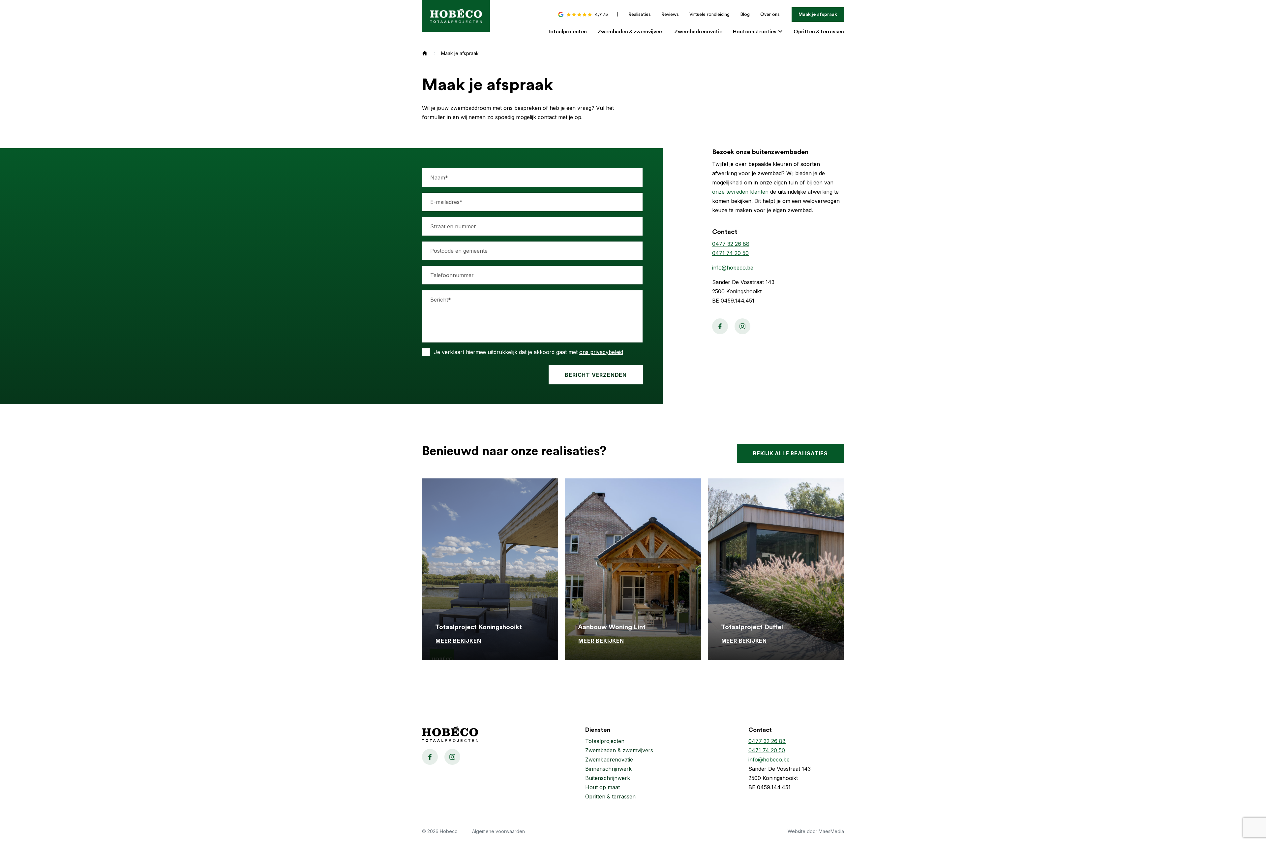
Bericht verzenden (596, 375)
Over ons (770, 14)
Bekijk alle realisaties (790, 453)
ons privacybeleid (601, 352)
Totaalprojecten (567, 31)
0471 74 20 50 (730, 253)
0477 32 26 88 (730, 244)
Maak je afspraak (818, 14)
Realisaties (639, 14)
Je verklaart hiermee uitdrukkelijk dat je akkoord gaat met (528, 352)
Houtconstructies (755, 31)
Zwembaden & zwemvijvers (630, 31)
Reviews (670, 14)
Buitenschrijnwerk (607, 778)
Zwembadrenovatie (698, 31)
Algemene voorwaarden (498, 831)
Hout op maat (602, 787)
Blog (745, 14)
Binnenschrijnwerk (608, 768)
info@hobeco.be (732, 267)
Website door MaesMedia (816, 831)
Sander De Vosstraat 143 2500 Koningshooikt (779, 773)
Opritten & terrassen (819, 31)
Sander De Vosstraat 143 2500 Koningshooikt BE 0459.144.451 (743, 291)
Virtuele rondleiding (709, 14)
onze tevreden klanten (740, 191)
